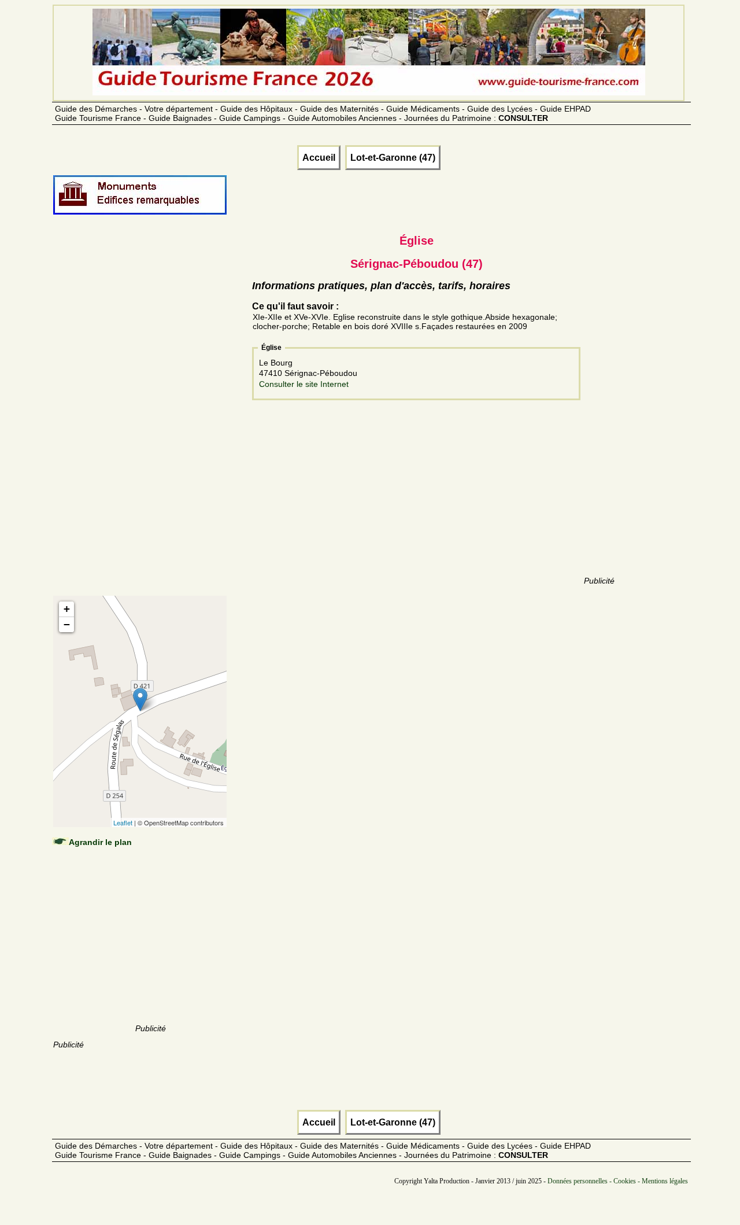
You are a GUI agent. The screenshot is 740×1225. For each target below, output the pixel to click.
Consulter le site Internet (304, 384)
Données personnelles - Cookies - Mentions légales (617, 1181)
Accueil (318, 158)
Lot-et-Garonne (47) (392, 158)
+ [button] (67, 609)
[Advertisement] (150, 417)
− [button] (67, 624)
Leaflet (122, 822)
